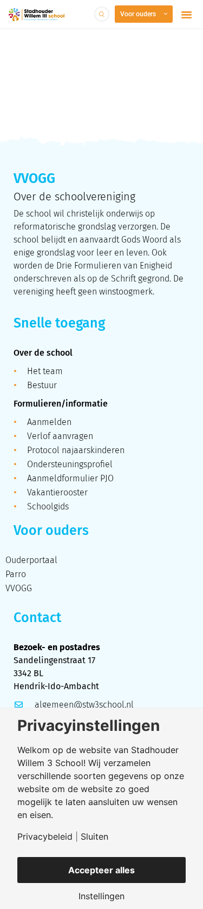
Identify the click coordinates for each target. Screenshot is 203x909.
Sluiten (94, 836)
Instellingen (101, 896)
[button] (186, 14)
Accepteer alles (101, 870)
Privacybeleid (45, 836)
